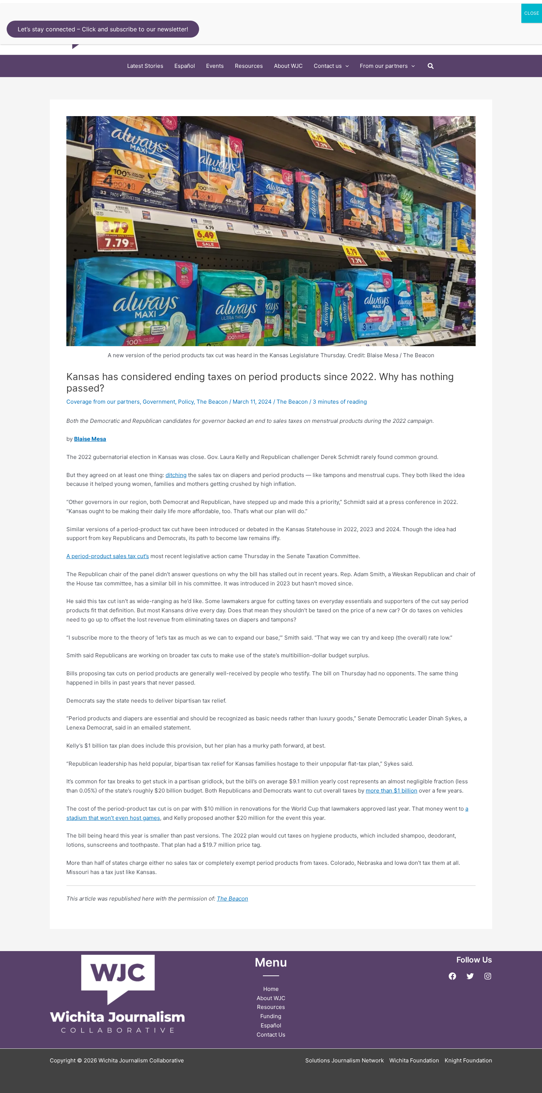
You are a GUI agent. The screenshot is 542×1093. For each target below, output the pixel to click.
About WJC (271, 998)
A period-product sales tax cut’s (107, 556)
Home (271, 988)
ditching (176, 474)
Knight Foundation (468, 1060)
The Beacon (212, 401)
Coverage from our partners (103, 401)
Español (271, 1025)
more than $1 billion (391, 790)
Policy (186, 401)
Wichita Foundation (414, 1060)
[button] (345, 66)
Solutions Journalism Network (344, 1060)
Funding (270, 1016)
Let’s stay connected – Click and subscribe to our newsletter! (103, 29)
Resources (271, 1006)
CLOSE (531, 13)
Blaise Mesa (90, 438)
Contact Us (271, 1034)
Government (159, 401)
